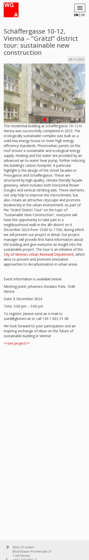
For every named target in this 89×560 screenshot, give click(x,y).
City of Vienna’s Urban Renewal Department (39, 254)
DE (83, 15)
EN (76, 15)
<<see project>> (17, 343)
